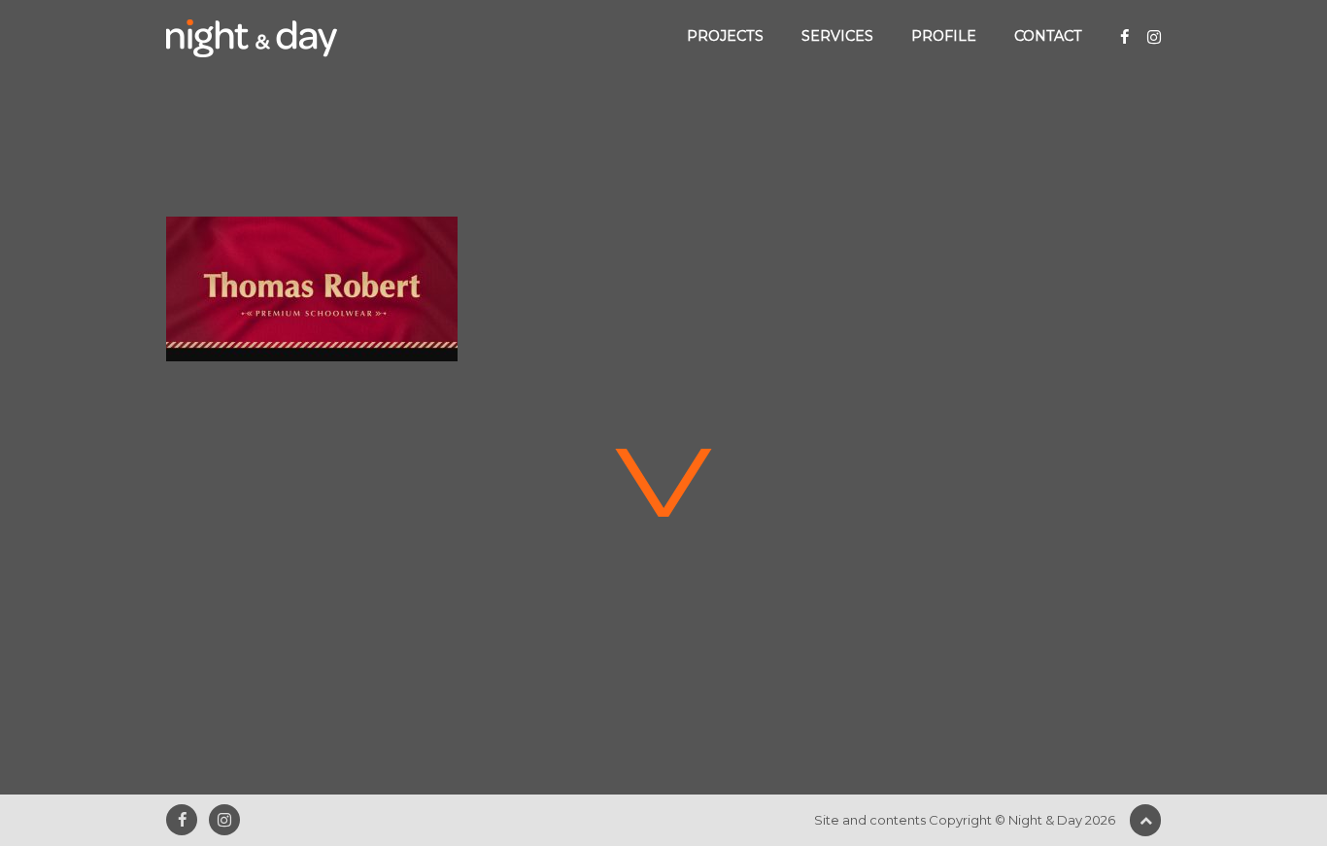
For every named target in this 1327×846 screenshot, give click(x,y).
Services (837, 36)
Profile (943, 36)
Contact (1048, 36)
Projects (725, 36)
